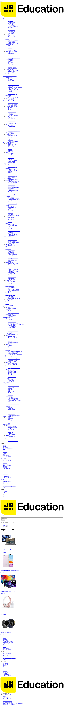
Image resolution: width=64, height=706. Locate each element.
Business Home (6, 525)
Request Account (3, 515)
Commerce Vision (8, 694)
